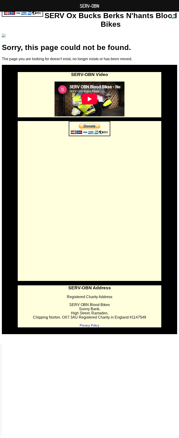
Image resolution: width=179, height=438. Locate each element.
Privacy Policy (89, 325)
